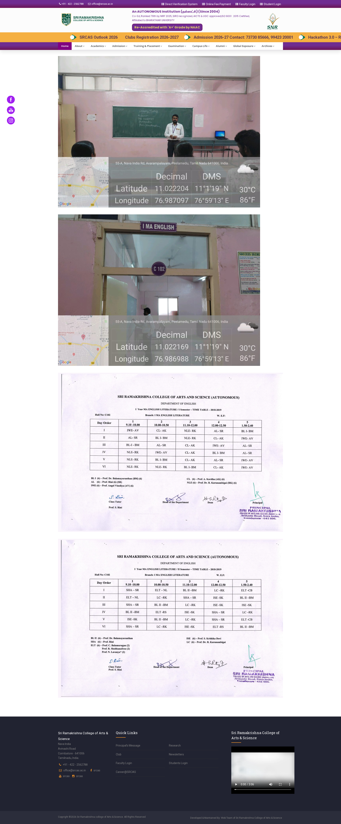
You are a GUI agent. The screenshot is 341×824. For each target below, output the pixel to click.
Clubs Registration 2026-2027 (45, 37)
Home (64, 46)
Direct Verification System (181, 4)
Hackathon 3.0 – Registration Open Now (238, 37)
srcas (97, 770)
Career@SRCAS (126, 772)
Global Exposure (243, 46)
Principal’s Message (128, 745)
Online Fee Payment (218, 4)
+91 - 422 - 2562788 (72, 3)
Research (175, 745)
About (78, 46)
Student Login (272, 4)
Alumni (220, 46)
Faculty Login (247, 4)
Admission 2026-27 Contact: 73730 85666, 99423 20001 (137, 37)
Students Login (178, 763)
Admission (118, 46)
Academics (97, 46)
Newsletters (176, 754)
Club (118, 754)
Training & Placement (147, 46)
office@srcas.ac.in (102, 3)
